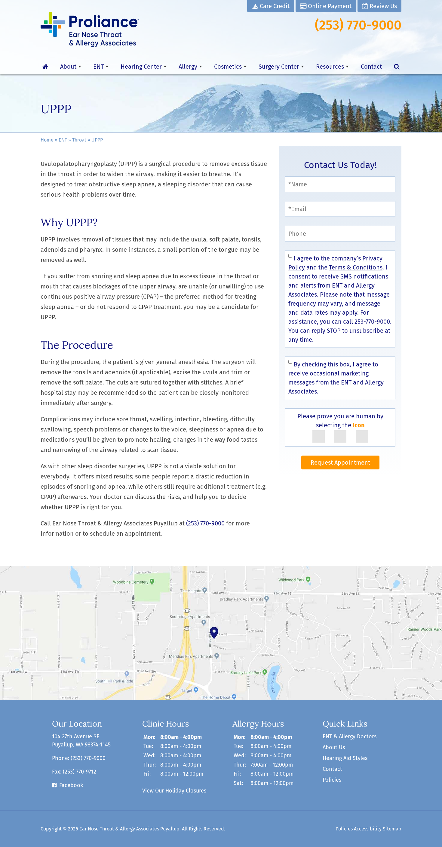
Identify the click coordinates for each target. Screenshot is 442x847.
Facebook (71, 785)
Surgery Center (279, 66)
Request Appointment (340, 462)
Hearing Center (141, 66)
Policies (332, 780)
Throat (79, 140)
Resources (330, 66)
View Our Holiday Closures (174, 790)
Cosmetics (228, 66)
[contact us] (221, 633)
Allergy (188, 66)
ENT (98, 66)
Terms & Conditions (355, 267)
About (68, 66)
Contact (371, 66)
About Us (334, 747)
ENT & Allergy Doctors (349, 736)
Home (47, 140)
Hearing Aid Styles (345, 758)
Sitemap (392, 829)
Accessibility (368, 829)
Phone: (79, 758)
